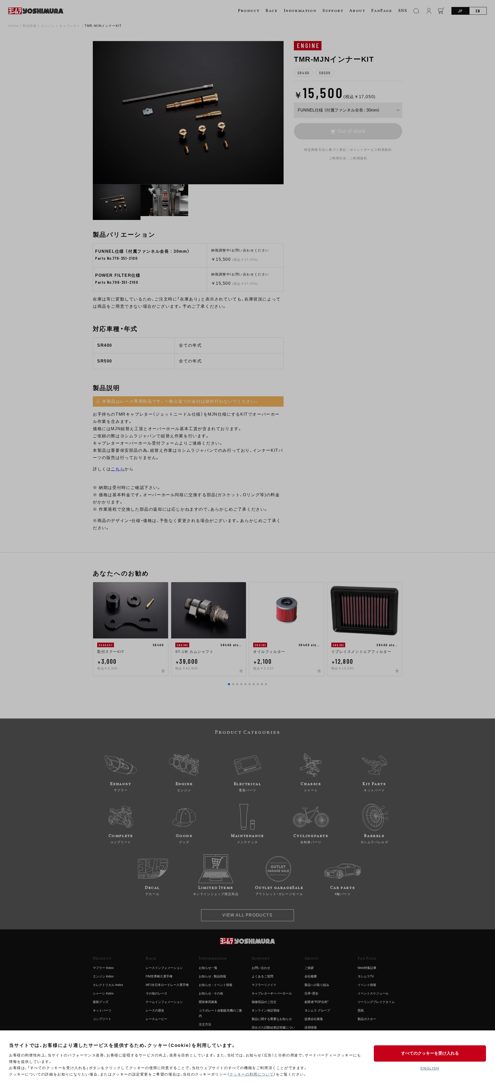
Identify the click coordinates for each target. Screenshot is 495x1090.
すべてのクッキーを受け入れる (430, 1053)
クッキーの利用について (251, 1074)
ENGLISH (429, 1068)
